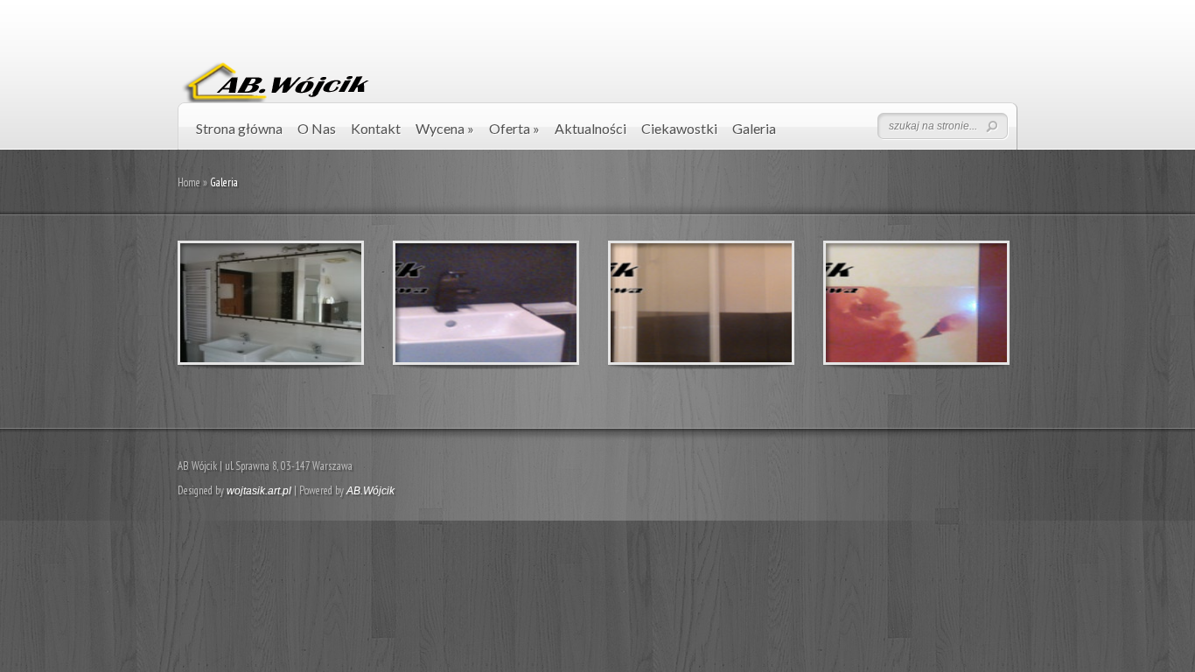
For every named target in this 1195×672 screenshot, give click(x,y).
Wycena (445, 128)
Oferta (514, 128)
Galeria (754, 128)
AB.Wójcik (370, 491)
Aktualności (590, 128)
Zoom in (231, 303)
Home (189, 182)
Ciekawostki (679, 128)
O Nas (316, 128)
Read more (316, 303)
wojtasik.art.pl (259, 491)
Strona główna (239, 128)
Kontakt (376, 128)
